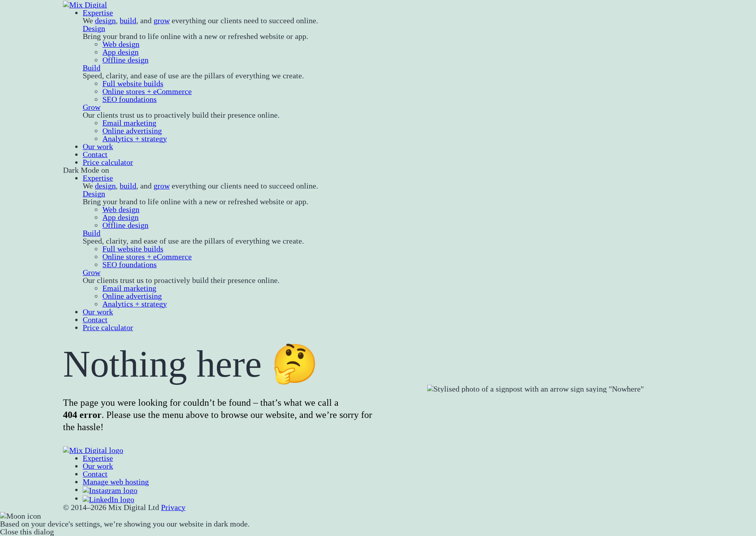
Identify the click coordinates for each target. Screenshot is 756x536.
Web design (120, 44)
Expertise (98, 12)
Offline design (125, 59)
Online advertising (132, 130)
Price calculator (108, 162)
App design (120, 52)
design (105, 20)
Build (91, 67)
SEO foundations (129, 99)
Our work (98, 146)
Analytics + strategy (134, 138)
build (128, 20)
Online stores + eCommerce (147, 91)
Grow (91, 107)
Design (94, 28)
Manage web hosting (116, 481)
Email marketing (129, 122)
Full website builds (132, 83)
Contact (95, 154)
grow (162, 20)
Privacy (173, 507)
